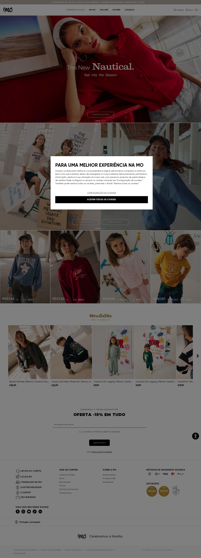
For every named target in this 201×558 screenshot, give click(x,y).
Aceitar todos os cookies (101, 199)
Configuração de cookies (101, 193)
